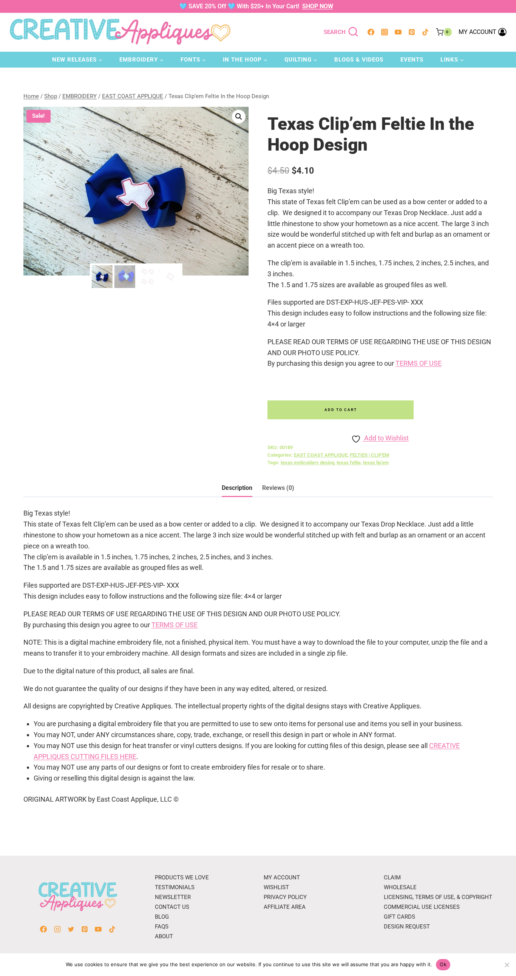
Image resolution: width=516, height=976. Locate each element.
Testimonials (175, 887)
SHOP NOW (317, 6)
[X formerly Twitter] (71, 929)
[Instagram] (384, 32)
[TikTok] (425, 32)
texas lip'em (376, 462)
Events (411, 59)
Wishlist (276, 887)
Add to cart (340, 410)
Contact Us (172, 907)
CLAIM (392, 877)
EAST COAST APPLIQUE (321, 455)
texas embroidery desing (307, 462)
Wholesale (400, 887)
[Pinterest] (412, 32)
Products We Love (182, 877)
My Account (282, 877)
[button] (239, 116)
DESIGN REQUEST (407, 926)
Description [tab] (237, 487)
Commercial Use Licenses (422, 907)
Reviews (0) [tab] (278, 487)
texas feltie (349, 462)
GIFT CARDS (399, 916)
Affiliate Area (285, 907)
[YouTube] (398, 32)
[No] (506, 964)
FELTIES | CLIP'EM (369, 455)
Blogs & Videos (358, 59)
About (164, 936)
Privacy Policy (285, 897)
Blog (162, 916)
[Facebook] (371, 32)
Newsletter (173, 897)
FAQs (161, 926)
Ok (443, 964)
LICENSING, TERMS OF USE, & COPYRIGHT (438, 897)
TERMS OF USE (418, 363)
